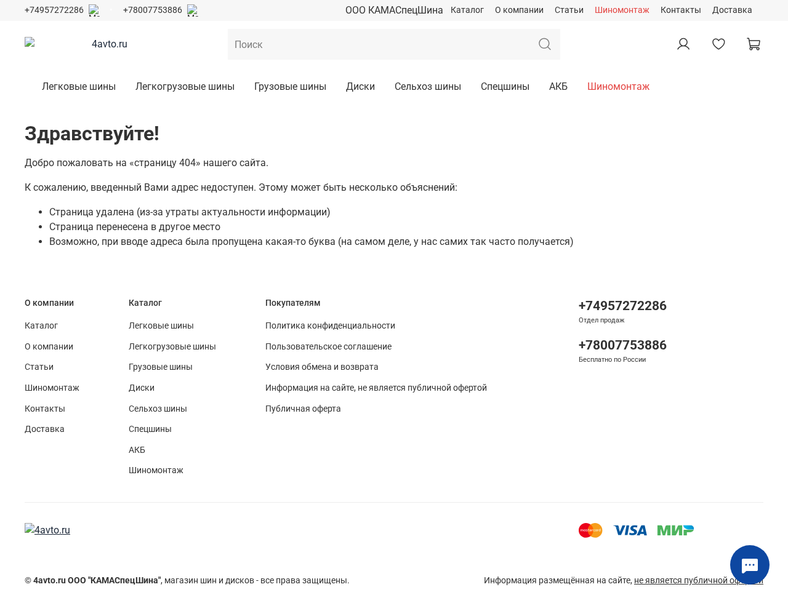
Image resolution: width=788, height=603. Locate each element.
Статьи (569, 10)
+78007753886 (152, 10)
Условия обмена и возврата (322, 367)
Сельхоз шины (428, 86)
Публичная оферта (303, 409)
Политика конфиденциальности (330, 326)
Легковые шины (79, 86)
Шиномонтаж (622, 10)
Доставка (732, 10)
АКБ (558, 86)
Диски (360, 86)
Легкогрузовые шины (185, 86)
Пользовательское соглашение (328, 346)
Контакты (681, 10)
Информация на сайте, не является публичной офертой (376, 388)
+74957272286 (54, 10)
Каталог (467, 10)
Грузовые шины (290, 86)
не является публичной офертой (698, 580)
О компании (519, 10)
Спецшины (505, 86)
